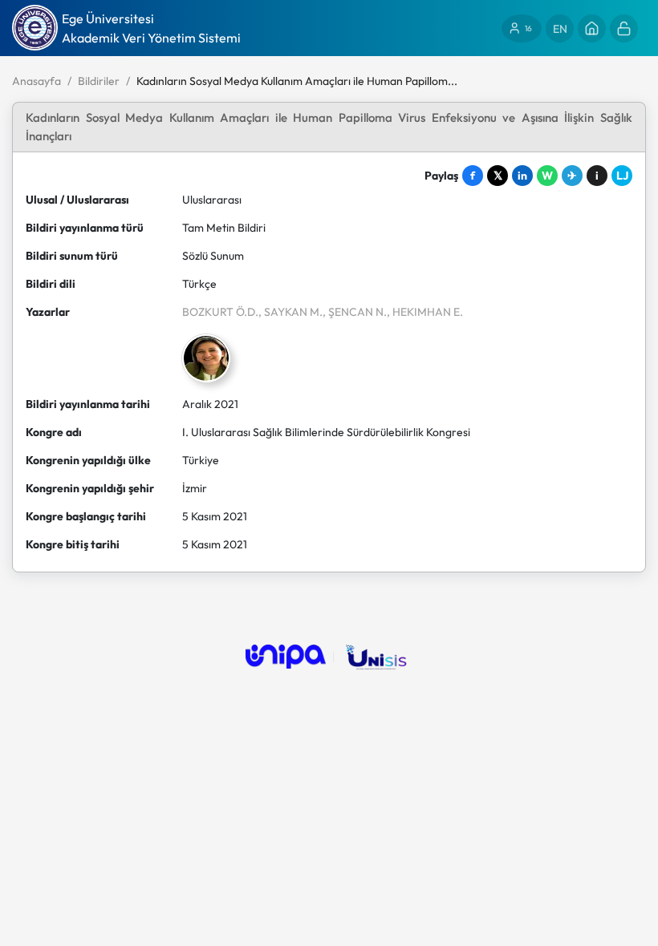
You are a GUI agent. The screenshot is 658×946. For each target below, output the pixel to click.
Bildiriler (99, 81)
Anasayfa (36, 81)
